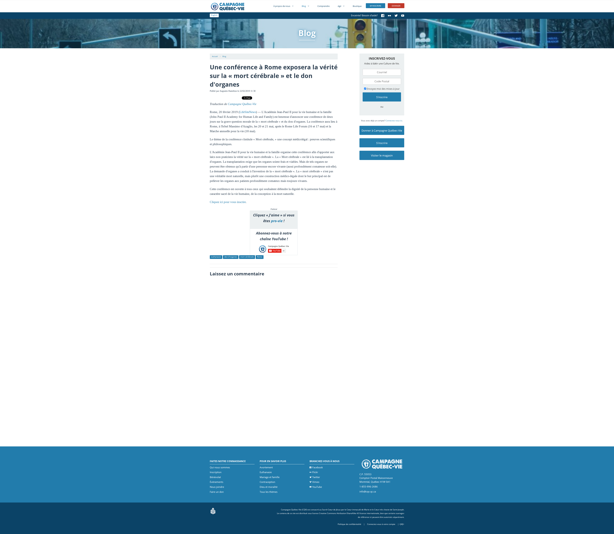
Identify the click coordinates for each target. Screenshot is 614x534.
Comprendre (323, 6)
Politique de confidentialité (349, 524)
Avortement (266, 467)
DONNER (396, 5)
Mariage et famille (269, 477)
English (214, 15)
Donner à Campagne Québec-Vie (382, 130)
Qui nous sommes (220, 467)
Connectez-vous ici (394, 120)
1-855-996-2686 (368, 486)
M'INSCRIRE (375, 5)
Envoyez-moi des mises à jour (383, 88)
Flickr (315, 472)
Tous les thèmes (268, 491)
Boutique (357, 6)
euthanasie (216, 256)
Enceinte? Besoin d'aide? (364, 15)
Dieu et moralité (268, 486)
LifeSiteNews (248, 112)
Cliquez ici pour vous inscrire (228, 202)
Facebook (317, 467)
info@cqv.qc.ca (367, 491)
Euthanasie (266, 472)
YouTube (317, 486)
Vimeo (315, 481)
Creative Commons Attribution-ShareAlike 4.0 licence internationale (349, 513)
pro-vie (277, 220)
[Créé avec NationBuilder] (213, 510)
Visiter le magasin (382, 155)
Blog (304, 6)
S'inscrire (382, 143)
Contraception (267, 481)
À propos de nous (281, 6)
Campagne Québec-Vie (242, 104)
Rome (259, 256)
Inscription (215, 472)
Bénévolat (215, 477)
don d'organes (230, 256)
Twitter (316, 477)
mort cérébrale (247, 256)
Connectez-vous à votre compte (381, 524)
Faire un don (217, 491)
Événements (216, 481)
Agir (339, 6)
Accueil (215, 56)
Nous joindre (217, 486)
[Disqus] (274, 318)
